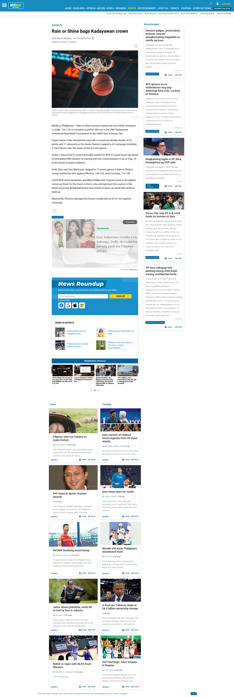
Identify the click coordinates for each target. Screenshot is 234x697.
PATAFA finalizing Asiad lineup (71, 550)
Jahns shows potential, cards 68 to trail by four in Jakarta (72, 608)
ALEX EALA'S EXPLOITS (169, 13)
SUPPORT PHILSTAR (222, 8)
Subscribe (226, 4)
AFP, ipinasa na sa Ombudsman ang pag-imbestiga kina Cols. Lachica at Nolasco (163, 89)
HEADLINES (79, 8)
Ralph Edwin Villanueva (63, 672)
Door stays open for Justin (118, 491)
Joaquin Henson (110, 496)
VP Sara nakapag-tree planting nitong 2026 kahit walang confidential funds (161, 271)
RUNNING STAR (135, 13)
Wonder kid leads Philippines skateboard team (119, 550)
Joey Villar (108, 556)
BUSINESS (121, 8)
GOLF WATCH (151, 13)
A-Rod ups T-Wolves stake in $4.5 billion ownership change (120, 607)
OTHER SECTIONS (202, 8)
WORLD (110, 8)
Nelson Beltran (60, 445)
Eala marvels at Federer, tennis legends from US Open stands (119, 438)
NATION (101, 8)
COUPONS (186, 8)
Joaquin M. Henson (62, 555)
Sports (57, 25)
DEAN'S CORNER (224, 13)
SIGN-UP (120, 296)
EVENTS (175, 8)
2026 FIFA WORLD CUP (117, 13)
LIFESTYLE (162, 8)
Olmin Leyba (108, 670)
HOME (68, 8)
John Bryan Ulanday (61, 38)
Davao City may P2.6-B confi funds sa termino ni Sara (163, 215)
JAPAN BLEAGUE (207, 13)
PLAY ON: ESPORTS (189, 13)
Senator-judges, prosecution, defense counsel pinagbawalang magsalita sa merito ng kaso (163, 35)
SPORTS (132, 8)
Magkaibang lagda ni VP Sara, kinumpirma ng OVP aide (164, 160)
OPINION (90, 8)
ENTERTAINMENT (147, 8)
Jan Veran (58, 615)
